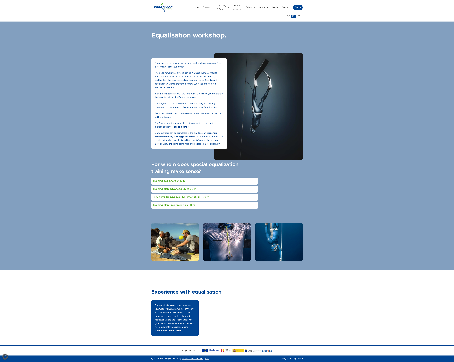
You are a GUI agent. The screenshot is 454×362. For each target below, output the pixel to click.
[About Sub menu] (268, 7)
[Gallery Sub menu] (255, 7)
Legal (285, 359)
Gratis (298, 7)
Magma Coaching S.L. (192, 359)
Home (196, 7)
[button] (204, 181)
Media (275, 7)
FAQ (300, 359)
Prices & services (237, 7)
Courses (206, 7)
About (262, 7)
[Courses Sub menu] (212, 7)
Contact (286, 7)
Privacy (292, 359)
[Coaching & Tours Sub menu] (228, 7)
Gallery (249, 7)
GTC (207, 359)
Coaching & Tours (221, 7)
